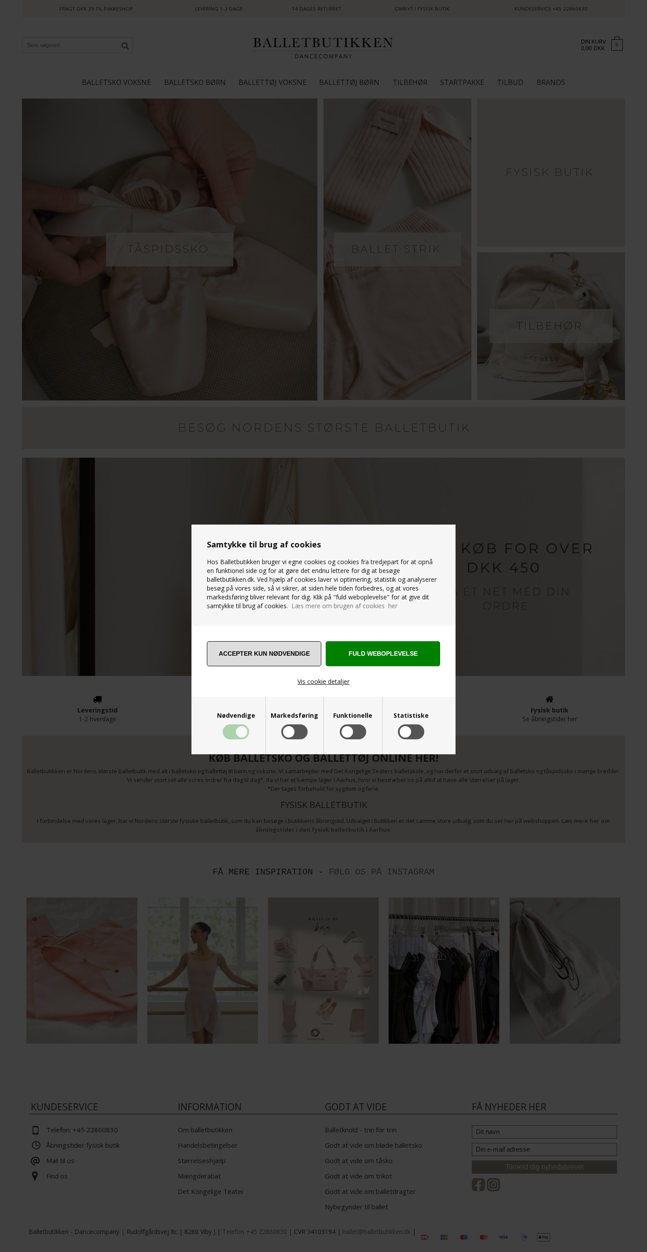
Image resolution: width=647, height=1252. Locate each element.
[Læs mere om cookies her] (290, 606)
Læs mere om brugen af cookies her (344, 606)
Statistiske (411, 715)
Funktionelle (352, 715)
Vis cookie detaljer (323, 681)
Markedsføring (294, 715)
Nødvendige (236, 715)
